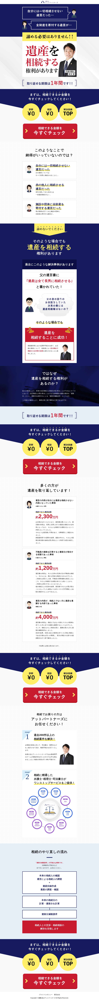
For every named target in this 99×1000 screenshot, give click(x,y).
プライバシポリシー (46, 994)
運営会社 (57, 994)
